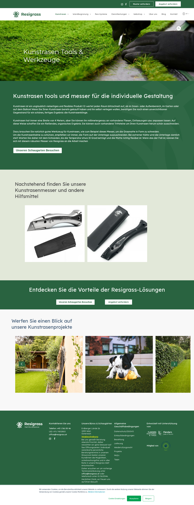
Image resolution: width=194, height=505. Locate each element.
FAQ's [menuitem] (116, 455)
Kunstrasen (60, 14)
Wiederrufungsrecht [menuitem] (123, 447)
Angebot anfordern (168, 4)
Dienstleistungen (119, 14)
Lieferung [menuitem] (118, 443)
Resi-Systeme (101, 14)
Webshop (137, 14)
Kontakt (174, 14)
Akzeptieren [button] (134, 498)
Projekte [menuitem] (118, 451)
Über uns (153, 14)
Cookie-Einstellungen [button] (117, 498)
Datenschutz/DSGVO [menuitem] (124, 431)
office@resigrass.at (58, 434)
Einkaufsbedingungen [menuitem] (124, 435)
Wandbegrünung (80, 14)
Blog (164, 14)
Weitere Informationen (96, 492)
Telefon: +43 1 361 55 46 (60, 428)
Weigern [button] (148, 498)
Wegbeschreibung (90, 436)
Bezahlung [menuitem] (119, 439)
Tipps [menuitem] (116, 459)
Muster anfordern (141, 4)
